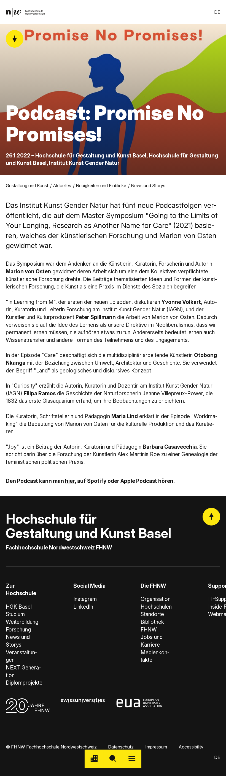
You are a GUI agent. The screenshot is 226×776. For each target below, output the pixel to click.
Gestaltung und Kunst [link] (27, 185)
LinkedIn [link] (83, 607)
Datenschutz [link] (121, 747)
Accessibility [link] (191, 747)
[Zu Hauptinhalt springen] (14, 39)
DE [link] (217, 12)
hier (70, 481)
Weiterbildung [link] (22, 622)
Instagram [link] (85, 599)
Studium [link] (15, 614)
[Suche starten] (113, 759)
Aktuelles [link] (62, 185)
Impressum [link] (156, 747)
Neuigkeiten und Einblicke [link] (101, 185)
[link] (25, 12)
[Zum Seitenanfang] (211, 516)
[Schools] (94, 759)
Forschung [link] (18, 630)
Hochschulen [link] (156, 607)
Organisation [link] (156, 599)
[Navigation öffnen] (131, 759)
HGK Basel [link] (19, 607)
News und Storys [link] (148, 185)
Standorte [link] (152, 614)
